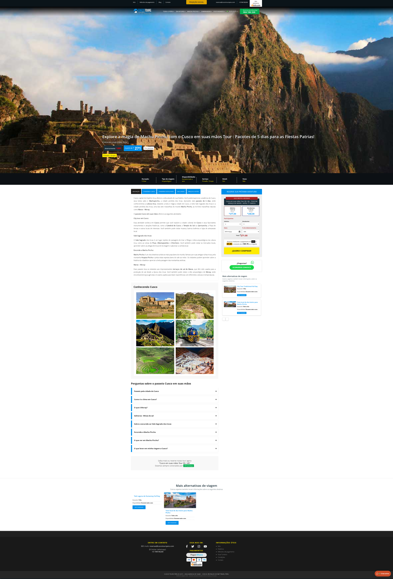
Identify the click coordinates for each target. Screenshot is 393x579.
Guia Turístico (222, 554)
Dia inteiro (180, 11)
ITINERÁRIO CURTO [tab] (149, 191)
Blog (160, 2)
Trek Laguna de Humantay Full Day (147, 496)
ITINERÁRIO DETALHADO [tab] (166, 191)
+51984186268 (243, 2)
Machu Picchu (192, 11)
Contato (168, 2)
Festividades (218, 11)
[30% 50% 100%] (250, 231)
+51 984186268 (157, 552)
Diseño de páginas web (182, 576)
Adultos (226, 221)
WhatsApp (188, 465)
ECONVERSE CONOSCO (242, 267)
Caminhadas (206, 11)
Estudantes (245, 221)
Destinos (221, 549)
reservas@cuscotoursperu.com (225, 2)
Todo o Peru (168, 11)
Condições (221, 557)
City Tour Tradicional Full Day (247, 286)
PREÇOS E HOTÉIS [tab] (193, 191)
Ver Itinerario (242, 295)
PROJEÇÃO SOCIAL (196, 2)
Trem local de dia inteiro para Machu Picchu (179, 512)
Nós (134, 2)
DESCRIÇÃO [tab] (136, 191)
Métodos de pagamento (147, 2)
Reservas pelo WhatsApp (250, 11)
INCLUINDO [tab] (181, 191)
